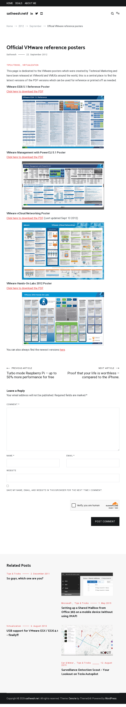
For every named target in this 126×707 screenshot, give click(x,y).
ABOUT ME (30, 3)
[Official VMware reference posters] (63, 122)
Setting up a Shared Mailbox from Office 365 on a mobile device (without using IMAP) (87, 612)
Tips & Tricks (13, 65)
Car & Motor (67, 663)
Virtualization (30, 65)
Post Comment (105, 521)
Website (11, 470)
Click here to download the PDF (25, 91)
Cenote (72, 698)
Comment (13, 404)
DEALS (18, 3)
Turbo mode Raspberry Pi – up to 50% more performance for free (32, 373)
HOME (10, 3)
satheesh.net (17, 13)
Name (10, 456)
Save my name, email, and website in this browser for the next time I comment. (54, 490)
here (62, 349)
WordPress (110, 698)
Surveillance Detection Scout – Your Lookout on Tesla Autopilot (85, 672)
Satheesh (12, 54)
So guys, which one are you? (25, 578)
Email (70, 456)
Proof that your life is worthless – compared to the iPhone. (93, 373)
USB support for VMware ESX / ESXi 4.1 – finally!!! (32, 632)
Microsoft (66, 603)
